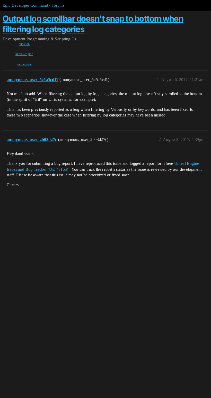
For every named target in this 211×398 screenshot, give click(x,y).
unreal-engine (24, 54)
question (24, 44)
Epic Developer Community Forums (33, 5)
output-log (24, 64)
